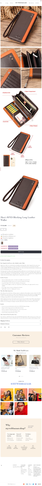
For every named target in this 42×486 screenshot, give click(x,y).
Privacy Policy (30, 472)
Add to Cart (21, 251)
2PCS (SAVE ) (4, 246)
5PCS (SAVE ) (4, 248)
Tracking (22, 473)
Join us (21, 381)
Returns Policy (23, 472)
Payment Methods (24, 469)
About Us (29, 469)
